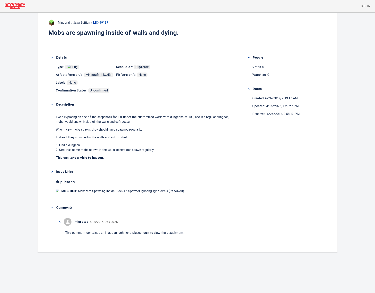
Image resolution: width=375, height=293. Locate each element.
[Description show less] (52, 104)
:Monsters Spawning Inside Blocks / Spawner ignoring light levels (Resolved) (122, 191)
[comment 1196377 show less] (60, 222)
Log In (365, 6)
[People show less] (249, 58)
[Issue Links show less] (52, 172)
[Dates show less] (249, 89)
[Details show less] (52, 58)
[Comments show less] (52, 207)
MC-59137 (100, 22)
